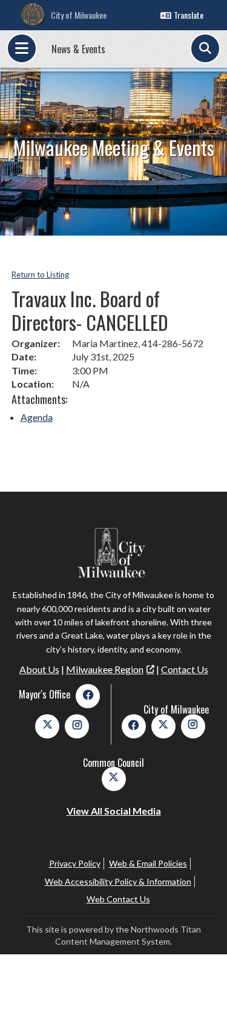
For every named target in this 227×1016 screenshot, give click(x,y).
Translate (188, 14)
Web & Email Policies (148, 863)
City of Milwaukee (79, 14)
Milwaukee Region (104, 669)
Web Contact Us (118, 899)
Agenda (37, 417)
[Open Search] (205, 48)
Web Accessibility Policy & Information (118, 881)
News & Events (78, 49)
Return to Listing (40, 274)
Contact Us (184, 669)
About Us (39, 669)
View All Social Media (114, 810)
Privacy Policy (74, 863)
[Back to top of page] (201, 987)
